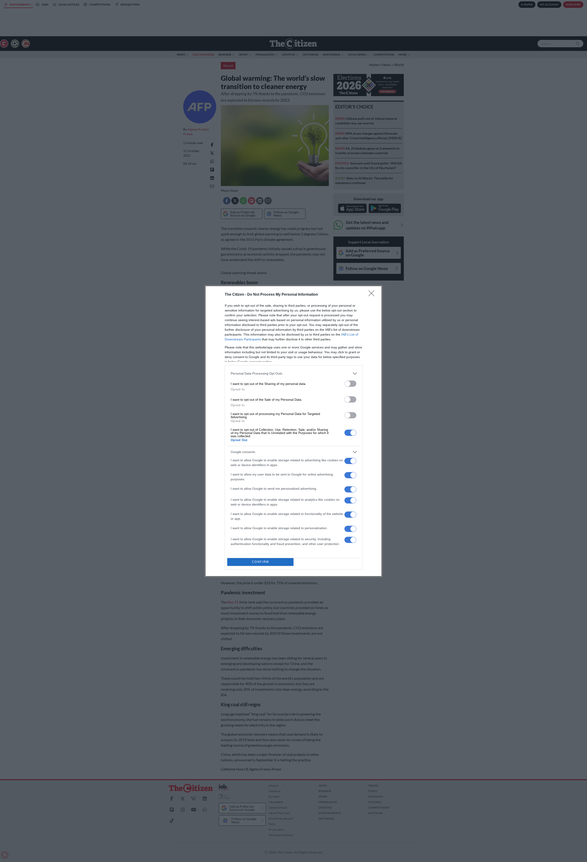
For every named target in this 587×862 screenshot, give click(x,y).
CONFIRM (260, 562)
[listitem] (293, 373)
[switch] (350, 384)
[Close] (372, 294)
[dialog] (293, 431)
